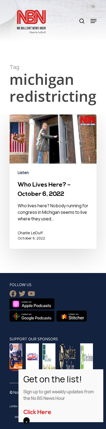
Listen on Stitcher (72, 316)
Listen (23, 172)
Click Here (37, 412)
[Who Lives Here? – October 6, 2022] (53, 182)
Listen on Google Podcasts (32, 316)
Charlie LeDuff (30, 232)
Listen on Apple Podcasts (32, 303)
